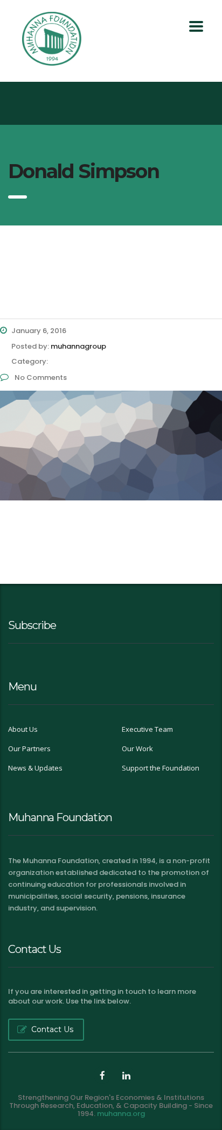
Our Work (137, 748)
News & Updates (35, 768)
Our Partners (29, 748)
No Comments (40, 377)
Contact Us (52, 1029)
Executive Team (147, 729)
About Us (23, 729)
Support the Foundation (160, 768)
